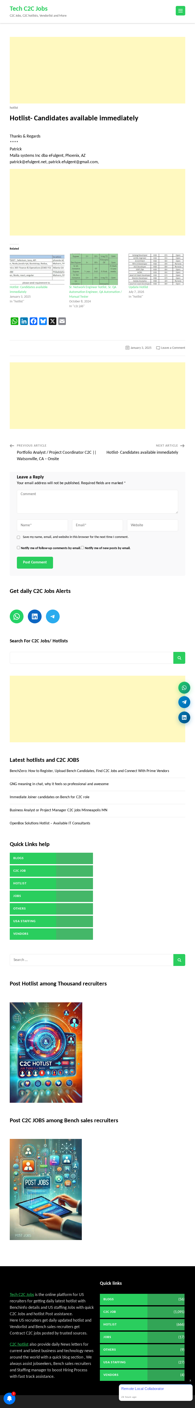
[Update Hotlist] (156, 269)
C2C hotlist (19, 1344)
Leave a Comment (173, 348)
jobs (17, 896)
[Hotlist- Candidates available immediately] (37, 269)
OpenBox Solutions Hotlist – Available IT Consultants (50, 823)
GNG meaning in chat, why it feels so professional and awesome (59, 784)
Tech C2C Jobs (29, 9)
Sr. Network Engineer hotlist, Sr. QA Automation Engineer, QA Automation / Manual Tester (95, 292)
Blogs (18, 858)
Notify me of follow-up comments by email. (51, 548)
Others (19, 908)
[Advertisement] (97, 70)
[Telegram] (184, 703)
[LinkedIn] (184, 717)
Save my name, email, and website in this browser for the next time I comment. (76, 537)
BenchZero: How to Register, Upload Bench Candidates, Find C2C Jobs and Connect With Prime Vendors (89, 771)
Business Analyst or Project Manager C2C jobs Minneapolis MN (58, 810)
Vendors (21, 933)
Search (179, 658)
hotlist (14, 108)
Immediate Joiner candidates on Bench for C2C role (49, 797)
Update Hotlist (138, 287)
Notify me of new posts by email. (108, 548)
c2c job (19, 870)
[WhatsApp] (184, 689)
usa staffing (24, 921)
